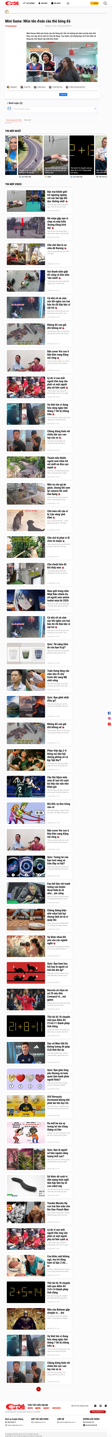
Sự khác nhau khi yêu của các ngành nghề (57, 940)
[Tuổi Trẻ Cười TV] (100, 1406)
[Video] (56, 13)
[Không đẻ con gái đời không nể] (26, 334)
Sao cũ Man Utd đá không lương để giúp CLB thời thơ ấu (58, 1046)
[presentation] (5, 155)
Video (49, 177)
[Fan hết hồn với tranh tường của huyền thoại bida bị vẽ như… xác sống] (26, 893)
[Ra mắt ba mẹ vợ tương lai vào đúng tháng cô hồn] (26, 1132)
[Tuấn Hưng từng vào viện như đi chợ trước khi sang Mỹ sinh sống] (26, 680)
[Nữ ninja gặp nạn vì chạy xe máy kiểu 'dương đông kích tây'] (26, 228)
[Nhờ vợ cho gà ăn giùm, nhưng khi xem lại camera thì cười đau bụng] (26, 494)
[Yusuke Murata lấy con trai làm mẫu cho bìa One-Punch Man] (26, 1212)
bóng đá (13, 87)
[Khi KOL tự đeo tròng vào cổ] (26, 813)
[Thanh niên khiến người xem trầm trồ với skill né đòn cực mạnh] (26, 467)
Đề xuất (57, 3)
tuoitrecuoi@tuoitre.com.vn (67, 1422)
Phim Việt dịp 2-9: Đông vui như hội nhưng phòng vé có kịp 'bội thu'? (57, 755)
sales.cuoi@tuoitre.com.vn (15, 1425)
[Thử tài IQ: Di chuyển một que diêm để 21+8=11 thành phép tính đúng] (26, 1026)
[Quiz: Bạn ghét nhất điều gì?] (26, 707)
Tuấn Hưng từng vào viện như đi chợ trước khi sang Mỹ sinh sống (58, 675)
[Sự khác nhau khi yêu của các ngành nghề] (26, 946)
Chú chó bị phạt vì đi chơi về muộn (58, 539)
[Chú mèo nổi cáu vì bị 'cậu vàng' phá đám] (26, 520)
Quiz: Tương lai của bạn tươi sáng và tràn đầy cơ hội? (57, 860)
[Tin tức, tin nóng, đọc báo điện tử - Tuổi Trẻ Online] (31, 1407)
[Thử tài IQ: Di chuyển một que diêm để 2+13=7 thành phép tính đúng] (81, 155)
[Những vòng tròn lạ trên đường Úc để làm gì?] (30, 155)
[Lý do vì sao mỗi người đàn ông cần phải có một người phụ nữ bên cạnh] (26, 387)
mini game (41, 87)
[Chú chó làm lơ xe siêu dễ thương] (26, 254)
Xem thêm (8, 123)
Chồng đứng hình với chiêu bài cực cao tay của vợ (58, 434)
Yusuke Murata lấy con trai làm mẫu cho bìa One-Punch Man (58, 1206)
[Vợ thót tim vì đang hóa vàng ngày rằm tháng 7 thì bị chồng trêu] (26, 414)
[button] (67, 3)
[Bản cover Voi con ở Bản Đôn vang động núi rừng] (26, 361)
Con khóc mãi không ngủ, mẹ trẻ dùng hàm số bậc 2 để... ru (58, 1261)
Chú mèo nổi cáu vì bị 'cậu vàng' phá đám (57, 514)
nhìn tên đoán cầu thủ (77, 87)
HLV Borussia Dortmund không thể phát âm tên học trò (58, 1100)
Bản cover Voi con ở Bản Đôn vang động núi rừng (58, 354)
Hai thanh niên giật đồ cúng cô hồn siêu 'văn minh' (58, 275)
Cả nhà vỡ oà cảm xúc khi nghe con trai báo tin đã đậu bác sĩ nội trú (58, 303)
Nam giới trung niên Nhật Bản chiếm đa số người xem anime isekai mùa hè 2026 (58, 595)
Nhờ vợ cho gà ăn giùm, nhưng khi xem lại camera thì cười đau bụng (58, 489)
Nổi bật (44, 3)
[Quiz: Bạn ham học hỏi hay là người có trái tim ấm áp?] (26, 973)
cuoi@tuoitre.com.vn (40, 1422)
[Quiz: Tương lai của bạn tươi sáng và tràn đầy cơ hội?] (26, 866)
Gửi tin (96, 3)
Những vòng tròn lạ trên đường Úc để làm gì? (27, 171)
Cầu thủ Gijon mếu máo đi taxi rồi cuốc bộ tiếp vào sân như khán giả (58, 782)
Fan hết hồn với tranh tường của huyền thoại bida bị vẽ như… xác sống (58, 888)
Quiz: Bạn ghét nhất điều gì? (58, 699)
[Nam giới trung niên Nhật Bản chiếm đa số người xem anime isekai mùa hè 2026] (26, 600)
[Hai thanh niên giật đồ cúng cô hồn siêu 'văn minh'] (26, 281)
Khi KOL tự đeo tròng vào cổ (58, 805)
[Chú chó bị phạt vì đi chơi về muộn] (26, 547)
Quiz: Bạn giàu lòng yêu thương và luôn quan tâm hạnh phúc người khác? (58, 1075)
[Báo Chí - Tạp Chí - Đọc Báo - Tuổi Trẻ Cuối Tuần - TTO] (38, 1407)
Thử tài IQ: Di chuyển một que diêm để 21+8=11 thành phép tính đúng (58, 1021)
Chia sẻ (63, 94)
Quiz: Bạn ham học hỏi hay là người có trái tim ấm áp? (57, 967)
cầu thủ (27, 87)
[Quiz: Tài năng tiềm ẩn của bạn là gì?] (26, 653)
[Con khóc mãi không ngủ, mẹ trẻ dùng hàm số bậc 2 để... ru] (26, 1266)
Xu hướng (30, 3)
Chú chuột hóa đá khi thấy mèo (56, 566)
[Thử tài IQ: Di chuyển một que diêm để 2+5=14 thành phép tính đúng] (26, 1292)
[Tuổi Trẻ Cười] (106, 1406)
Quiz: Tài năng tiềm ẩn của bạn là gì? (57, 646)
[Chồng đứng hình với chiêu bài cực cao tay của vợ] (26, 440)
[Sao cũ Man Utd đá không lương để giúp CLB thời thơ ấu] (26, 1053)
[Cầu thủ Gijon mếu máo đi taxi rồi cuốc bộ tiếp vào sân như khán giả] (26, 786)
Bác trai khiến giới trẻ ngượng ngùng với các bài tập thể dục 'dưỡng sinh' (55, 170)
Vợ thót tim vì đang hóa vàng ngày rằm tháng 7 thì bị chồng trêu (58, 409)
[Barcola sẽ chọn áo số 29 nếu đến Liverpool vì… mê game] (26, 999)
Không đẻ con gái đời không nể (56, 326)
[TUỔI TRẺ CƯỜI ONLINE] (15, 1407)
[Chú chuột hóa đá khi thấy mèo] (26, 574)
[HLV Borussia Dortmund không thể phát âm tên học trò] (26, 1106)
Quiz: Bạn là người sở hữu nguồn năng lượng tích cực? (57, 1153)
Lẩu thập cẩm (26, 177)
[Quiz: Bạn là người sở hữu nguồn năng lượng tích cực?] (26, 1159)
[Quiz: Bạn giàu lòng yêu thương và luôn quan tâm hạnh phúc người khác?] (26, 1079)
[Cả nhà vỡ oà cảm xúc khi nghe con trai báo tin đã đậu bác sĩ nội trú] (26, 307)
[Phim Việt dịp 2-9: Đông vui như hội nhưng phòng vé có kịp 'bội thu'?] (26, 760)
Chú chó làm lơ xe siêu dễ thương (57, 246)
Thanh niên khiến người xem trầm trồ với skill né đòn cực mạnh (58, 462)
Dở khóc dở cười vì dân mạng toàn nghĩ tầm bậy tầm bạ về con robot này (58, 1181)
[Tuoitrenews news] (56, 1408)
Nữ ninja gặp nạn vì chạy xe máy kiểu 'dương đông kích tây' (57, 223)
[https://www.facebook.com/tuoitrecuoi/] (95, 1406)
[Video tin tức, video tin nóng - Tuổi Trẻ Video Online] (47, 1407)
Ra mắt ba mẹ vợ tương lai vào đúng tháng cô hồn (57, 1126)
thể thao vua (58, 87)
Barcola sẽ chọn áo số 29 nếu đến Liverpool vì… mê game (57, 995)
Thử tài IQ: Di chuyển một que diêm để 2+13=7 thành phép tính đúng (81, 170)
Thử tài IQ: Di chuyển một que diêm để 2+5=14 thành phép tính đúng (58, 1287)
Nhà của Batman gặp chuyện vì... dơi (58, 1311)
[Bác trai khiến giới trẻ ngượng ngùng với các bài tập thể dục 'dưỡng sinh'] (56, 155)
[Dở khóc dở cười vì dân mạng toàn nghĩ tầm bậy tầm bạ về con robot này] (26, 1186)
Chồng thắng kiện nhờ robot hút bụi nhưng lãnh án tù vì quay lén (57, 915)
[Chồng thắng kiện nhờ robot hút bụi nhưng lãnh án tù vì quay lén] (26, 920)
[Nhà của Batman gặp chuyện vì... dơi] (26, 1319)
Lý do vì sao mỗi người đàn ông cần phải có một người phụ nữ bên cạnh (57, 383)
